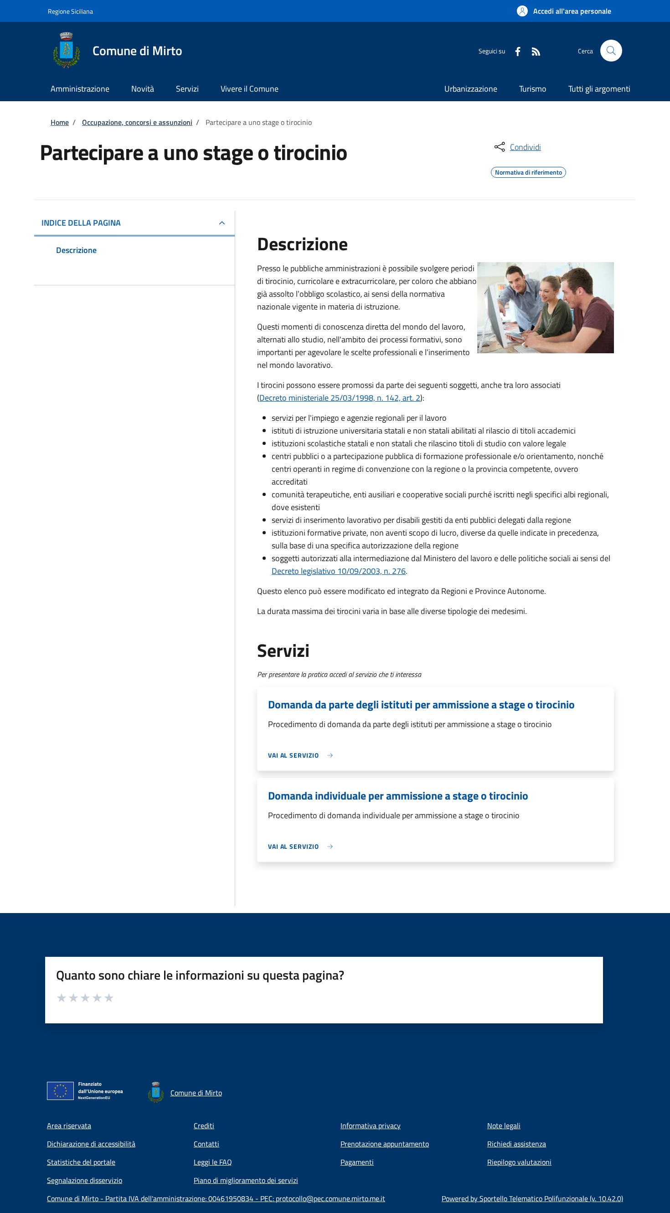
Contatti (206, 1143)
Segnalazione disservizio (84, 1180)
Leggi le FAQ (213, 1161)
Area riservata (69, 1125)
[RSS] (532, 50)
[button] (564, 11)
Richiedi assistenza (516, 1143)
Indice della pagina (81, 223)
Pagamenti (357, 1161)
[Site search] (611, 51)
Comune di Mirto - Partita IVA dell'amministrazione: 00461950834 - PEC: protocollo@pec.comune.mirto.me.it (216, 1198)
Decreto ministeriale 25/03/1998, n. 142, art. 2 (339, 398)
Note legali (504, 1125)
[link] (302, 755)
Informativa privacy (370, 1125)
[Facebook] (514, 50)
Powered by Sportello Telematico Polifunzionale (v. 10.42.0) (532, 1198)
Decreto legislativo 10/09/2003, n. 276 (339, 571)
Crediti (204, 1125)
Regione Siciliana (70, 11)
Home (60, 122)
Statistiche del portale (81, 1161)
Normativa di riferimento (528, 171)
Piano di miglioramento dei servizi (246, 1180)
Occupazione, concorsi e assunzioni (137, 122)
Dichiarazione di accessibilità (91, 1143)
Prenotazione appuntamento (384, 1143)
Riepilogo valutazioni (519, 1161)
